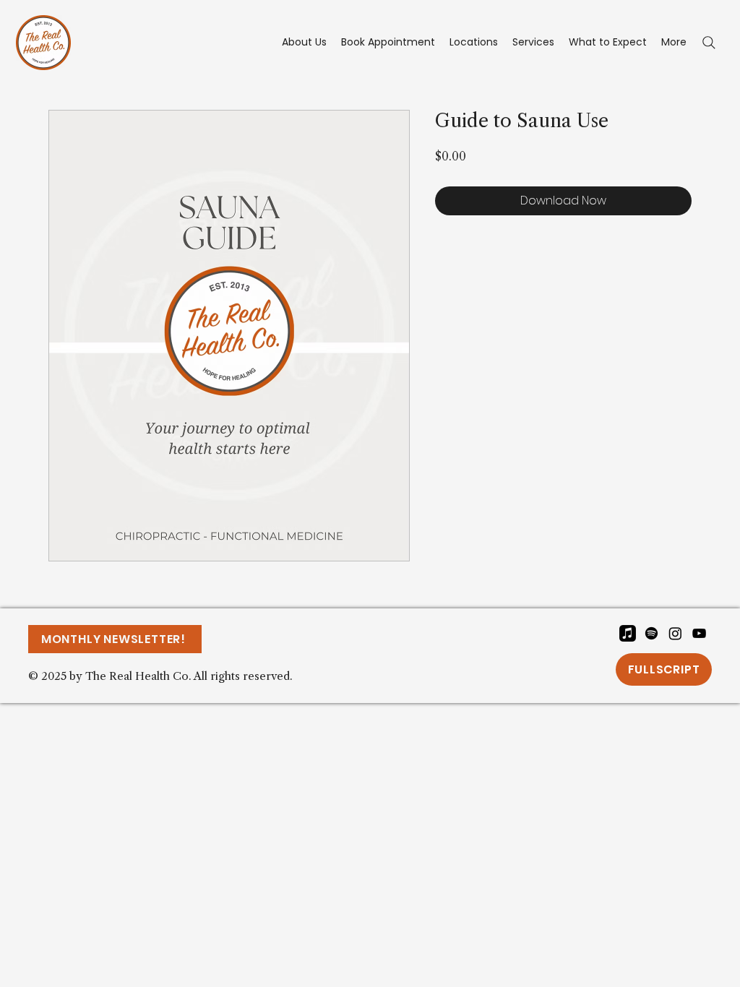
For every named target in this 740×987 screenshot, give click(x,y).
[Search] (709, 42)
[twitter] (675, 633)
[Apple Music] (627, 633)
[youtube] (699, 633)
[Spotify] (651, 633)
